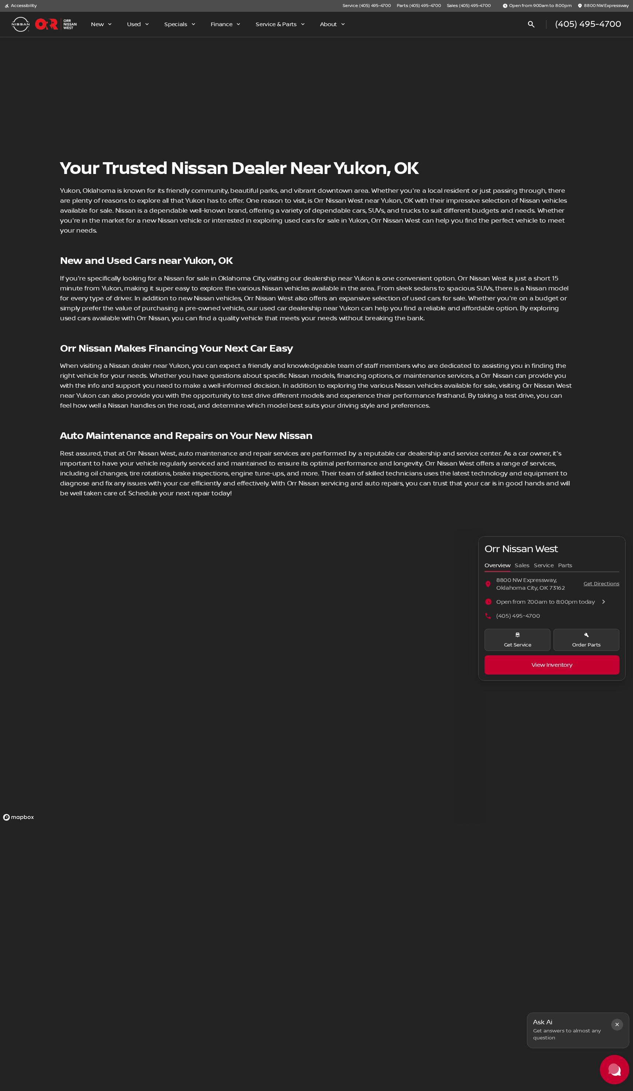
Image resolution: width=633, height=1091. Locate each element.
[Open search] (531, 24)
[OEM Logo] (20, 24)
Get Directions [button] (601, 584)
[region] (243, 676)
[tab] (497, 566)
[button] (617, 1025)
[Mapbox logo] (18, 817)
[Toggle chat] (614, 1069)
